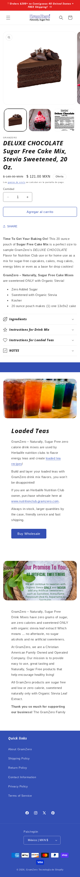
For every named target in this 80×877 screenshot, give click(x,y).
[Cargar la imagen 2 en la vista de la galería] (40, 120)
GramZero (32, 869)
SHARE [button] (12, 226)
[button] (8, 17)
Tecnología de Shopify (51, 869)
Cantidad (8, 189)
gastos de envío (16, 182)
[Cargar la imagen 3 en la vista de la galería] (64, 120)
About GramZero (20, 749)
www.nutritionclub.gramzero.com (35, 501)
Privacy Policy (18, 786)
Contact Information (22, 777)
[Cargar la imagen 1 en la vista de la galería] (15, 120)
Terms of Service (20, 795)
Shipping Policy (19, 758)
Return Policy (17, 767)
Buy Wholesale (28, 533)
